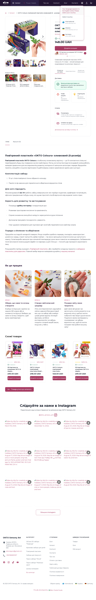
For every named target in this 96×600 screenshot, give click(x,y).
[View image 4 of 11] (33, 63)
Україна (78, 583)
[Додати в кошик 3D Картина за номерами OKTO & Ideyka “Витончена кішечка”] (85, 53)
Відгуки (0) (17, 142)
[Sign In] (86, 3)
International (67, 583)
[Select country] (82, 3)
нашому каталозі (68, 251)
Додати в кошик (70, 48)
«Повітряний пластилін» (38, 249)
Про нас (46, 3)
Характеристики (70, 71)
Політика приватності (57, 572)
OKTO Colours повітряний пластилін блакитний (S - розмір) (58, 371)
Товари (75, 541)
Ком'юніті (56, 3)
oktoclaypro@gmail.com (14, 551)
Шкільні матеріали (32, 569)
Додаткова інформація (81, 71)
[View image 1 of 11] (9, 63)
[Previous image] (8, 37)
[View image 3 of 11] (25, 63)
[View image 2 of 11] (17, 63)
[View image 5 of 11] (42, 63)
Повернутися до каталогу (21, 389)
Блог (65, 3)
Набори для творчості (33, 555)
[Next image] (43, 37)
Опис (7, 142)
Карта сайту (54, 564)
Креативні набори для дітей (35, 547)
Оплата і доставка (56, 560)
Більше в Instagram (48, 512)
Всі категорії (30, 572)
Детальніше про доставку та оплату (65, 129)
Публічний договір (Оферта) (59, 568)
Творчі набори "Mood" (33, 559)
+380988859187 (11, 555)
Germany (89, 583)
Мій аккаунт (77, 549)
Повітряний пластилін (33, 551)
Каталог (12, 13)
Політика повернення (57, 575)
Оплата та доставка (60, 71)
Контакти (75, 3)
